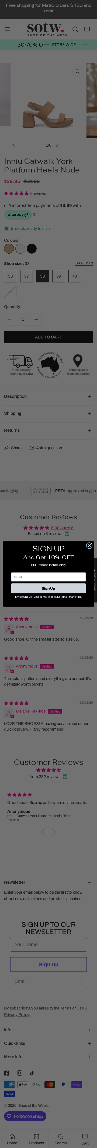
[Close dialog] (89, 545)
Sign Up (48, 588)
